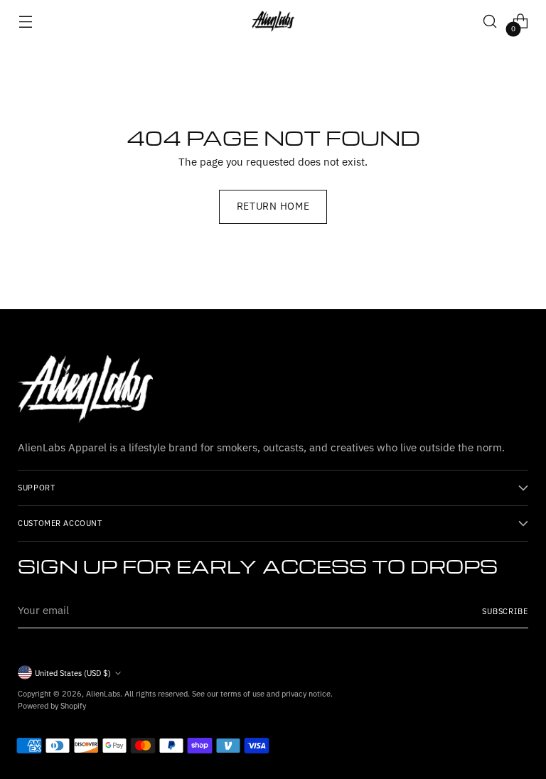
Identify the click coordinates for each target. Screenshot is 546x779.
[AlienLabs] (273, 21)
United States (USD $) (73, 672)
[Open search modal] (490, 21)
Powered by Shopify (52, 705)
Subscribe (505, 611)
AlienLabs (103, 693)
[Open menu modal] (25, 21)
